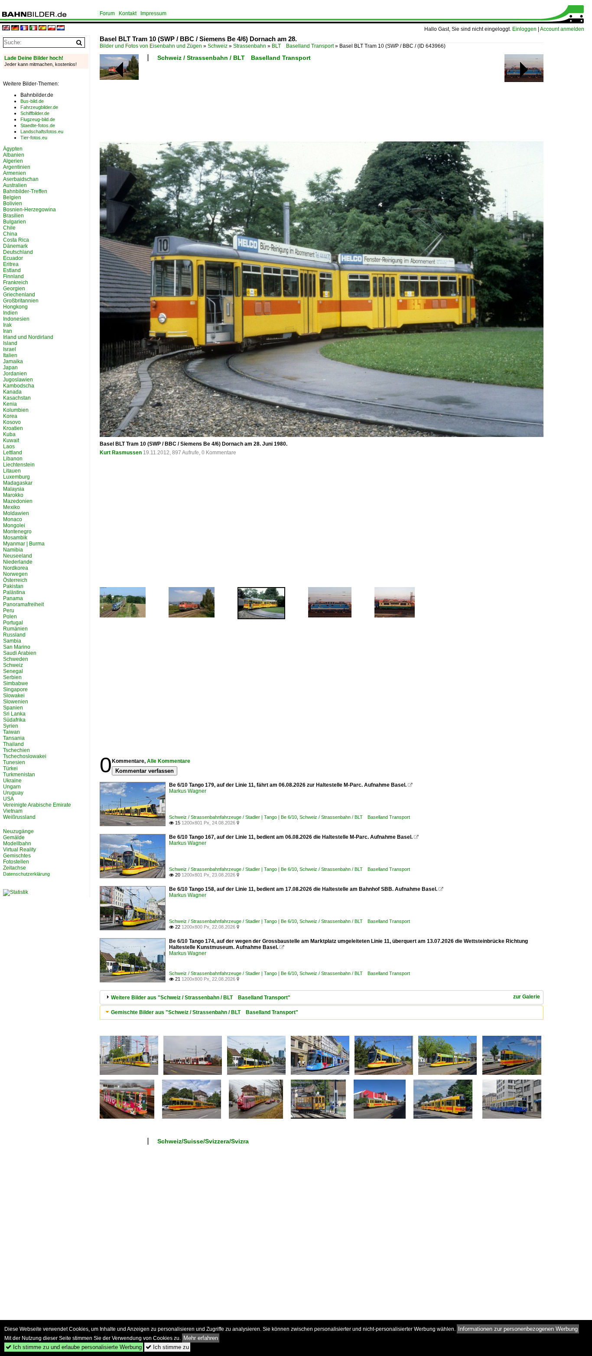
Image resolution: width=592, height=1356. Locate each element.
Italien (10, 355)
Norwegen (15, 574)
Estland (12, 270)
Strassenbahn (249, 46)
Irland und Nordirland (28, 337)
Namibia (13, 550)
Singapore (15, 689)
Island (10, 343)
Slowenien (15, 702)
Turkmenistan (19, 775)
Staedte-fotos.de (37, 125)
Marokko (13, 495)
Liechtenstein (19, 465)
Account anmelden (562, 29)
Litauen (12, 471)
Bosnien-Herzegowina (29, 210)
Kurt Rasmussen (121, 453)
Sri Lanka (14, 714)
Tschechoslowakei (24, 756)
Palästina (14, 592)
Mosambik (15, 538)
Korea (10, 416)
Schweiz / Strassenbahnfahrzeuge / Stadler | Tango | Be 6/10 (233, 817)
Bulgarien (14, 222)
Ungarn (12, 787)
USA (8, 799)
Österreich (15, 580)
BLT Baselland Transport (303, 46)
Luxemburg (16, 477)
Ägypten (13, 149)
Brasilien (13, 216)
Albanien (13, 155)
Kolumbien (16, 410)
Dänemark (15, 246)
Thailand (13, 744)
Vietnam (13, 811)
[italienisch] (33, 28)
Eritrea (11, 264)
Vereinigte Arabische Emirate (37, 805)
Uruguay (13, 793)
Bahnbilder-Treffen (25, 191)
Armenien (14, 173)
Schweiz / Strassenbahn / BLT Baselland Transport (234, 57)
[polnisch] (51, 28)
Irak (7, 325)
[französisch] (24, 28)
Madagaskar (18, 483)
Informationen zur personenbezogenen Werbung (518, 1329)
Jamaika (13, 361)
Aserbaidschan (21, 179)
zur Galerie (526, 997)
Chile (9, 228)
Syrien (10, 726)
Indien (10, 313)
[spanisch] (42, 28)
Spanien (13, 708)
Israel (9, 349)
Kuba (9, 434)
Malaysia (13, 489)
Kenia (10, 404)
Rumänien (15, 629)
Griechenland (19, 295)
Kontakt (128, 13)
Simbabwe (15, 683)
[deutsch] (15, 28)
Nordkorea (15, 568)
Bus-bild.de (32, 101)
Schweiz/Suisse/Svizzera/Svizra (203, 1141)
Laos (9, 446)
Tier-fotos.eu (33, 137)
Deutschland (18, 252)
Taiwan (11, 732)
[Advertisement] (321, 104)
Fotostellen (16, 862)
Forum (107, 13)
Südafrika (14, 720)
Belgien (12, 197)
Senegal (13, 671)
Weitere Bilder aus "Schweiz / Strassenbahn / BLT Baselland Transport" (200, 998)
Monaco (12, 519)
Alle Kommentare (168, 761)
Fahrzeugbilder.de (39, 107)
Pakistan (13, 586)
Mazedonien (18, 501)
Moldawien (16, 513)
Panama (13, 598)
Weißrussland (19, 817)
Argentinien (16, 167)
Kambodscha (18, 386)
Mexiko (11, 507)
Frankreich (15, 282)
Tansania (14, 738)
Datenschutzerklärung (26, 874)
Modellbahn (17, 844)
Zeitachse (14, 868)
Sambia (12, 641)
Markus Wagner (187, 791)
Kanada (12, 392)
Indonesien (16, 319)
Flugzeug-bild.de (37, 119)
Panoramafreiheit (23, 604)
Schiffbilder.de (34, 113)
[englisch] (6, 28)
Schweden (15, 659)
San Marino (16, 647)
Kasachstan (17, 398)
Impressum (153, 13)
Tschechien (16, 750)
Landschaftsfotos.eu (41, 131)
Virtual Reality (19, 850)
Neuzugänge (18, 831)
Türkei (10, 768)
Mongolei (14, 525)
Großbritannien (21, 301)
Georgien (14, 289)
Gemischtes (17, 856)
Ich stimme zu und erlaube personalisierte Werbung (74, 1347)
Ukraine (12, 781)
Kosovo (12, 422)
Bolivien (12, 203)
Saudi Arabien (19, 653)
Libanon (13, 459)
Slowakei (14, 696)
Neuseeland (17, 556)
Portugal (13, 623)
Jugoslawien (18, 380)
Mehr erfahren (200, 1338)
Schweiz (218, 46)
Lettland (12, 453)
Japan (10, 367)
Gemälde (14, 837)
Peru (8, 610)
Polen (10, 617)
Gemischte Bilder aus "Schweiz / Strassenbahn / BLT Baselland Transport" (204, 1012)
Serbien (12, 677)
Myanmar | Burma (24, 544)
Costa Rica (16, 240)
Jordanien (15, 374)
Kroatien (13, 428)
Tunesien (14, 762)
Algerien (13, 161)
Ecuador (13, 258)
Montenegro (17, 532)
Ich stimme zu (167, 1347)
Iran (7, 331)
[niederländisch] (61, 28)
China (10, 234)
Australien (15, 185)
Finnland (13, 276)
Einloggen (524, 29)
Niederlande (18, 562)
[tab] (321, 997)
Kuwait (11, 440)
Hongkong (15, 307)
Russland (14, 635)
